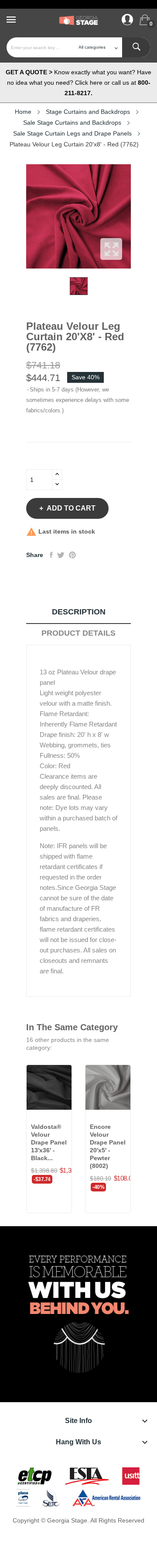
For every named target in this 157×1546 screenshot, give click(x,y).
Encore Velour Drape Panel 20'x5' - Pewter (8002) (108, 1146)
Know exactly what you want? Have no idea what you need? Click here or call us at (78, 82)
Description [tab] (79, 611)
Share (51, 554)
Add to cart (71, 508)
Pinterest (72, 554)
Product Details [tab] (78, 633)
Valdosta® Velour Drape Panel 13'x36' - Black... (49, 1142)
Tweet (61, 554)
